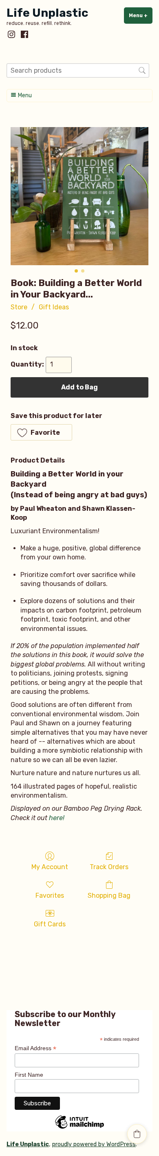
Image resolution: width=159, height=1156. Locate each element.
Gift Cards (50, 924)
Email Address (35, 1048)
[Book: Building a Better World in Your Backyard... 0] (79, 196)
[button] (41, 432)
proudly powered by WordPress (94, 1144)
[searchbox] (78, 70)
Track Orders (109, 867)
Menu (140, 15)
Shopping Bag (109, 895)
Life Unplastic (47, 13)
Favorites (49, 895)
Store (19, 307)
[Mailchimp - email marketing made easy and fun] (79, 1128)
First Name (29, 1074)
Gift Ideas (54, 307)
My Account (49, 867)
